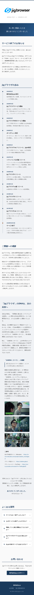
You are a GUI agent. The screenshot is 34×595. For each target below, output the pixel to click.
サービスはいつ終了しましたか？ (16, 515)
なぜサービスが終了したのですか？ (16, 521)
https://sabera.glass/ (22, 461)
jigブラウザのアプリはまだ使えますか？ (16, 537)
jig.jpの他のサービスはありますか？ (17, 544)
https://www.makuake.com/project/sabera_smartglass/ (17, 456)
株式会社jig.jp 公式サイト (17, 573)
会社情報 (11, 588)
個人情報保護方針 (20, 588)
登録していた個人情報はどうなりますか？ (17, 528)
